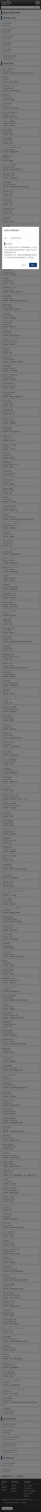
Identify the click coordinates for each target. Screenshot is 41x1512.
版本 (5, 238)
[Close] (36, 230)
